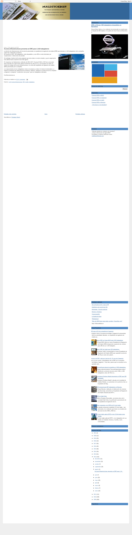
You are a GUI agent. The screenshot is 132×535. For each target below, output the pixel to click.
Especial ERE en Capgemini (99, 97)
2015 (95, 449)
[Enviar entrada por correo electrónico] (26, 79)
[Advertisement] (44, 32)
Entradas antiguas (80, 114)
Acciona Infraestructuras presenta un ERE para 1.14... (109, 471)
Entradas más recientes (10, 114)
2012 (95, 456)
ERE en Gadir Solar (101, 396)
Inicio (46, 114)
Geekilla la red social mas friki (99, 307)
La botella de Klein (96, 316)
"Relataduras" (95, 319)
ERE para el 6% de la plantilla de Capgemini (101, 331)
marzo (97, 485)
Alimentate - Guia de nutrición (99, 309)
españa (26, 81)
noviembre (98, 461)
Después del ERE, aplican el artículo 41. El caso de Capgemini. (107, 358)
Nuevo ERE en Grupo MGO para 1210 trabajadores (109, 340)
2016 (95, 446)
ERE (24, 81)
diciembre (97, 458)
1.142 (10, 81)
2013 (95, 454)
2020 (95, 435)
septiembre (98, 466)
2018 (95, 441)
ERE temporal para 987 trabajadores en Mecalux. (109, 387)
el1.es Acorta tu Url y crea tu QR (100, 304)
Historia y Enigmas (97, 311)
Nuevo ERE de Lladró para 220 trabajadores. (108, 349)
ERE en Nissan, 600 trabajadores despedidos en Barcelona (106, 25)
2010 (95, 497)
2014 (95, 451)
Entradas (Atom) (15, 117)
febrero (97, 488)
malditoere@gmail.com (98, 136)
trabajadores (31, 81)
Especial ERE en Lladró (98, 100)
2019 (95, 438)
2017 (95, 443)
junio (96, 477)
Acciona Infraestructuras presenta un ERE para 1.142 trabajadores (26, 49)
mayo (96, 480)
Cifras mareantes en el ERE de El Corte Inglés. (108, 405)
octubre (97, 464)
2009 (95, 499)
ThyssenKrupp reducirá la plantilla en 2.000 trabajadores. (111, 367)
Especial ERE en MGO (98, 95)
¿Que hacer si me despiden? (99, 104)
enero (96, 490)
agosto (97, 469)
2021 (95, 433)
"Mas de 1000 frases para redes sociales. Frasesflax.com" (107, 321)
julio (96, 475)
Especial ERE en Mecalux (98, 102)
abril (96, 483)
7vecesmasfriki (96, 314)
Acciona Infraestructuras (16, 81)
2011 (95, 494)
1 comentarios (22, 79)
